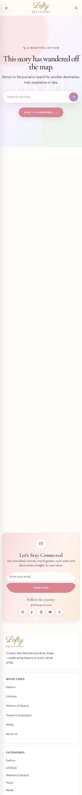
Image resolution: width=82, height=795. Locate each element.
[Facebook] (32, 612)
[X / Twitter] (59, 612)
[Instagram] (23, 612)
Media (10, 724)
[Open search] (76, 8)
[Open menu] (6, 8)
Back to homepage (38, 112)
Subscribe (41, 587)
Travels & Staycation (19, 715)
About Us (12, 734)
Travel (9, 782)
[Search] (73, 96)
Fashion (10, 687)
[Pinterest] (41, 612)
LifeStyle (11, 696)
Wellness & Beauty (17, 705)
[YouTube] (50, 612)
